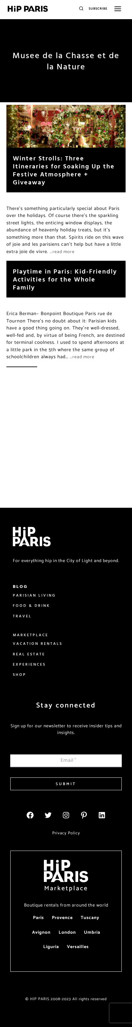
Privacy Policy (66, 833)
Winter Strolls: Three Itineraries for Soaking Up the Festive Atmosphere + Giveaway (64, 170)
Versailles (78, 947)
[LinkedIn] (102, 815)
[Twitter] (48, 815)
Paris (38, 918)
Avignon (41, 932)
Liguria (51, 947)
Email (69, 760)
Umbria (92, 932)
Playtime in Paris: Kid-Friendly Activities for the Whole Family (65, 279)
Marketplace (66, 888)
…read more (62, 252)
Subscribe (98, 8)
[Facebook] (30, 815)
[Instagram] (66, 815)
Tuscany (90, 918)
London (67, 932)
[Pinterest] (84, 815)
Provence (62, 918)
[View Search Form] (81, 8)
